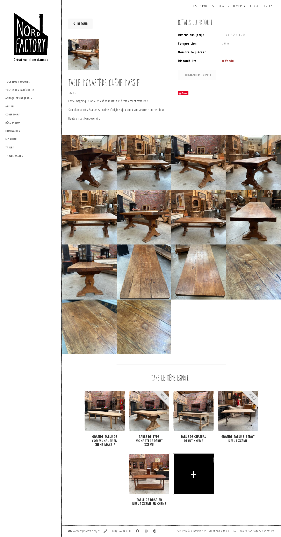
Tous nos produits (17, 81)
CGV (233, 531)
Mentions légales (219, 531)
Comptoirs (12, 114)
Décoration (13, 123)
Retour (82, 23)
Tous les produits (202, 6)
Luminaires (12, 131)
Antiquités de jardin (19, 98)
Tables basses (14, 155)
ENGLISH (269, 6)
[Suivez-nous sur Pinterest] (155, 531)
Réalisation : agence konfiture (256, 531)
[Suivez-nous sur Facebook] (138, 531)
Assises (10, 106)
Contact (255, 6)
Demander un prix (198, 75)
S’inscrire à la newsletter (191, 531)
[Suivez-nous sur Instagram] (147, 531)
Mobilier (11, 139)
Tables (9, 147)
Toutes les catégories (19, 90)
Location (223, 6)
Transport (239, 6)
